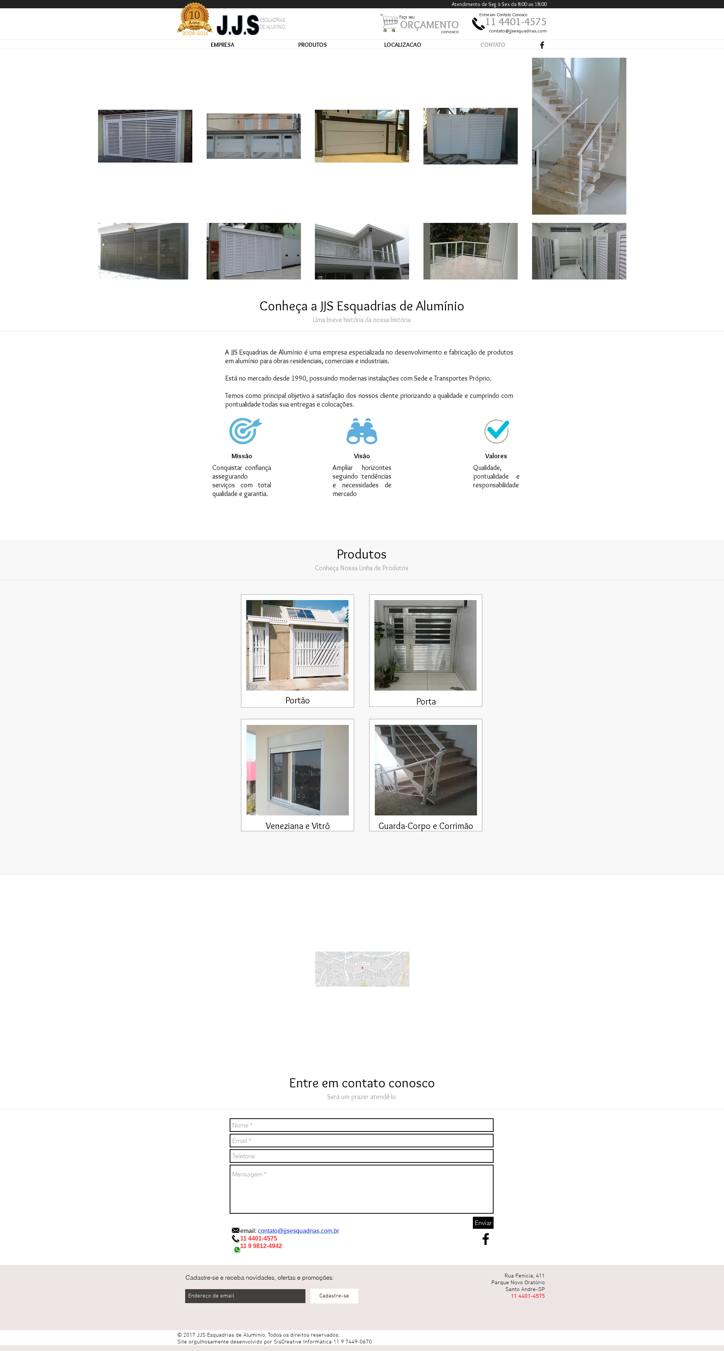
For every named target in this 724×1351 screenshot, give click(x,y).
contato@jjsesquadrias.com (518, 31)
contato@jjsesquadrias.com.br (298, 1231)
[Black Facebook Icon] (542, 45)
